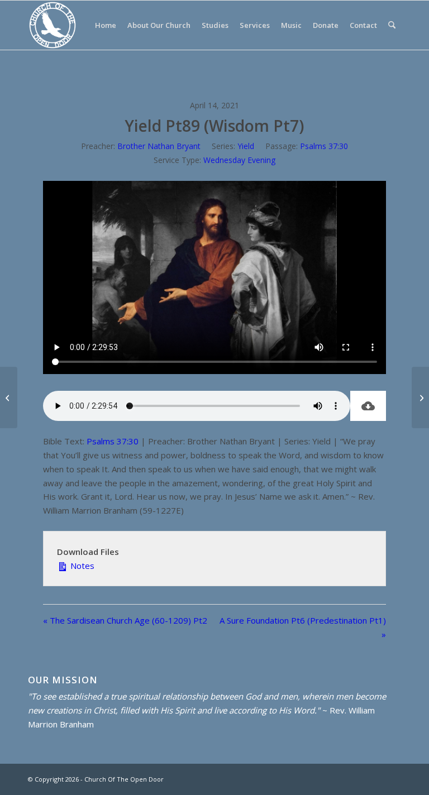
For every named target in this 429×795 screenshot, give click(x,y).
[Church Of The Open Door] (52, 25)
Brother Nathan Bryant (159, 146)
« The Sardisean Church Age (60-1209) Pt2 (125, 620)
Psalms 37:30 (324, 146)
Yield (245, 146)
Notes (81, 565)
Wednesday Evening (239, 160)
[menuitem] (105, 25)
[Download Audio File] (368, 406)
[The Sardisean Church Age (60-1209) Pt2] (8, 397)
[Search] (392, 25)
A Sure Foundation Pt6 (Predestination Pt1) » (303, 627)
